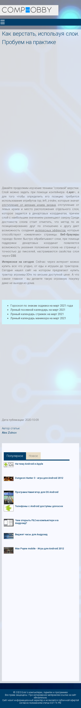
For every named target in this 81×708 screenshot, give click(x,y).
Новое (33, 456)
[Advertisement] (40, 86)
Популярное (15, 456)
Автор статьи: (11, 428)
